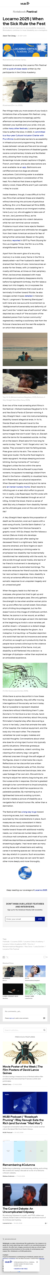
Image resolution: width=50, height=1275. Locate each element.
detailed (29, 296)
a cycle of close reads (17, 69)
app (24, 167)
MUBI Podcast (7, 1132)
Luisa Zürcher (39, 946)
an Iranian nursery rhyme (18, 487)
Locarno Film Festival (11, 949)
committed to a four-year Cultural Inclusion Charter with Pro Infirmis (24, 135)
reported (16, 240)
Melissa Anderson (8, 1176)
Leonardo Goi (7, 1223)
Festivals (6, 942)
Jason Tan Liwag (9, 36)
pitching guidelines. (9, 1259)
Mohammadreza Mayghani (13, 946)
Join (40, 919)
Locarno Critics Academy (33, 942)
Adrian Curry (7, 1084)
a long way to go (29, 812)
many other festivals (18, 128)
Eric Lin (30, 944)
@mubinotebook (10, 1239)
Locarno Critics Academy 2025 (14, 944)
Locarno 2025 (40, 890)
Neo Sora (28, 946)
